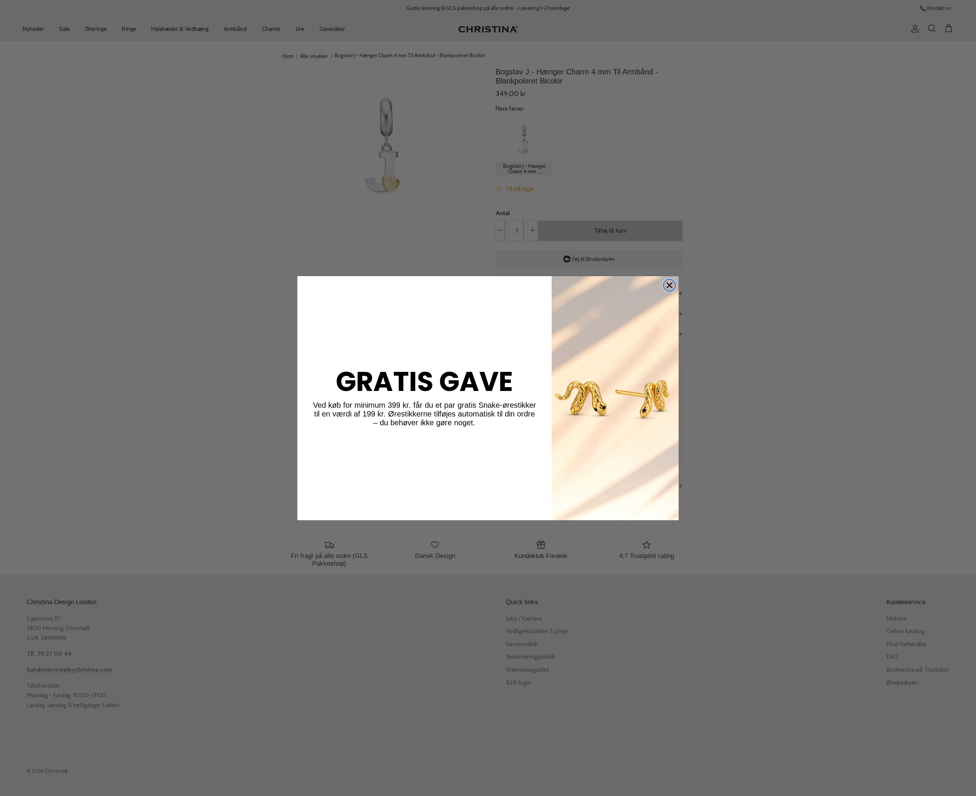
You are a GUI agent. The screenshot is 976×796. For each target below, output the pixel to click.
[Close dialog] (669, 285)
